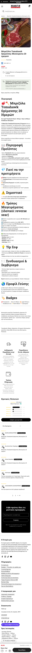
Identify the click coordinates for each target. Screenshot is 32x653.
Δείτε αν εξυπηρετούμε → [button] (19, 88)
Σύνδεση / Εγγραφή (6, 596)
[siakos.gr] (16, 6)
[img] (3, 430)
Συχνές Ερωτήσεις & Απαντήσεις (9, 577)
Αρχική (3, 16)
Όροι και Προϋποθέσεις (7, 586)
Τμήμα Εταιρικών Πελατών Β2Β (9, 580)
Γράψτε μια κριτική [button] (16, 420)
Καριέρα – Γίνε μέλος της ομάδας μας (11, 567)
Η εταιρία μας (4, 565)
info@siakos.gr (5, 618)
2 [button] (15, 495)
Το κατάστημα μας (6, 569)
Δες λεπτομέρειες (11, 75)
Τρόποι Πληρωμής (6, 575)
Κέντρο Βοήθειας (5, 571)
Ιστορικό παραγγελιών (7, 598)
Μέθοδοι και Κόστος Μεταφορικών (10, 573)
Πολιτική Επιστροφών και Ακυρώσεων (11, 584)
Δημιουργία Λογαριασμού (7, 594)
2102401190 (4, 615)
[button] (29, 6)
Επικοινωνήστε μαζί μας (7, 600)
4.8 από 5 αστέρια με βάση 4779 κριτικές (18, 1)
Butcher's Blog (5, 582)
